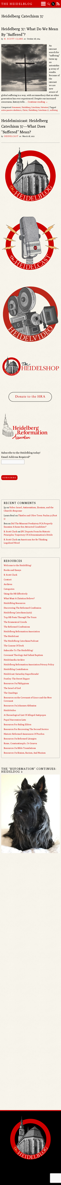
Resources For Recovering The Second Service (26, 729)
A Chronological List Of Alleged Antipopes (25, 715)
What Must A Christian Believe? (19, 598)
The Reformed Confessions (17, 626)
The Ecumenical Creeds (15, 622)
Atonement (16, 107)
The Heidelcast (11, 636)
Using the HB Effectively (16, 593)
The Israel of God (12, 688)
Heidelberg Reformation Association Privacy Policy (29, 664)
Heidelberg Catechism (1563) (18, 612)
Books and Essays (12, 570)
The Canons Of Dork (14, 645)
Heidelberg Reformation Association (22, 631)
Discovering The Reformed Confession (22, 608)
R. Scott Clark (13, 39)
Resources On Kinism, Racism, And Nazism (25, 753)
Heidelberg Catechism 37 (38, 110)
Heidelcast (11, 136)
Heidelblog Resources (14, 603)
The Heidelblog (17, 4)
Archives (8, 584)
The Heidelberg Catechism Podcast (21, 641)
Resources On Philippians (16, 683)
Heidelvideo (10, 710)
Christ (25, 110)
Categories (9, 589)
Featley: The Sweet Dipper (17, 678)
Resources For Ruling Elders (17, 724)
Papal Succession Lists (15, 719)
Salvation (44, 107)
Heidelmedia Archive (14, 660)
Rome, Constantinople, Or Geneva (20, 743)
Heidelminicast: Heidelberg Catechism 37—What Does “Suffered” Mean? (24, 126)
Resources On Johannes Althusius (20, 705)
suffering (54, 110)
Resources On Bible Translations (20, 748)
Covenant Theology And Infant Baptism (23, 655)
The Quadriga (11, 693)
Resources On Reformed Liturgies (20, 738)
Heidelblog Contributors (16, 669)
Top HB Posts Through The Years (20, 617)
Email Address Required (15, 456)
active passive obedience (11, 110)
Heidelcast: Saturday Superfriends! (21, 674)
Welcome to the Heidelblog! (17, 565)
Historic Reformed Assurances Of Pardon (24, 734)
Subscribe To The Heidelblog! (18, 650)
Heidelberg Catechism (31, 107)
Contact (8, 579)
